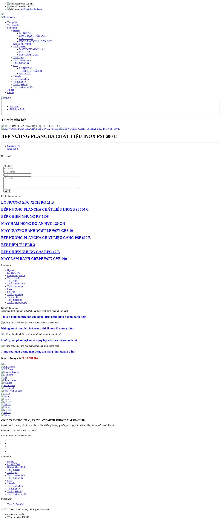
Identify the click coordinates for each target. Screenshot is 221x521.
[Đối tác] (6, 399)
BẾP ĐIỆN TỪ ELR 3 (18, 245)
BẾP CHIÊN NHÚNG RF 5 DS (25, 216)
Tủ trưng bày (19, 81)
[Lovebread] (7, 388)
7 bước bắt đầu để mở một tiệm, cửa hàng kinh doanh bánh (38, 351)
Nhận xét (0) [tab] (13, 149)
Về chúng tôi (13, 25)
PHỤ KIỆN (25, 52)
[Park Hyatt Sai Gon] (11, 391)
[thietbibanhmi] (9, 17)
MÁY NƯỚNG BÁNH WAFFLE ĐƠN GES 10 (37, 231)
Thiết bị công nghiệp (23, 87)
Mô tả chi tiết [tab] (13, 146)
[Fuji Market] (8, 366)
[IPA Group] (7, 369)
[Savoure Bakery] (10, 372)
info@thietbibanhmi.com (30, 9)
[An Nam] (6, 382)
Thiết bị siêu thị (20, 84)
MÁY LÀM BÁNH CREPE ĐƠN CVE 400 (34, 259)
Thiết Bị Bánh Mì (15, 504)
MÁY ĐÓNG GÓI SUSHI (32, 49)
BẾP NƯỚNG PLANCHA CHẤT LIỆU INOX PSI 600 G (45, 209)
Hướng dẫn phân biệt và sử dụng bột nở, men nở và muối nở (39, 340)
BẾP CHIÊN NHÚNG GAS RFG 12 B (30, 252)
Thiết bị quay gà (21, 63)
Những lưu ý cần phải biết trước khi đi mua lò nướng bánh (37, 328)
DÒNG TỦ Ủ (26, 38)
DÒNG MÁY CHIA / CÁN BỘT (35, 41)
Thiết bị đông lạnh (22, 60)
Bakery (16, 30)
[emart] (5, 396)
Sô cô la (17, 76)
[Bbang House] (9, 380)
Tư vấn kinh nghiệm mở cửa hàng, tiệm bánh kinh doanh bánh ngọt (43, 316)
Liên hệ (10, 92)
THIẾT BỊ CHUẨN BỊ (30, 71)
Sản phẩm (12, 27)
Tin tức (10, 90)
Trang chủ (12, 22)
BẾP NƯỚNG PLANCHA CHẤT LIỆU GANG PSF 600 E (46, 238)
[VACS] (5, 393)
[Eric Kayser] (8, 385)
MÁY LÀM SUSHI (28, 54)
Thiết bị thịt (18, 57)
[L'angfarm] (7, 374)
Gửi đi (7, 191)
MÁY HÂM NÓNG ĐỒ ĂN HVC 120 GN (33, 223)
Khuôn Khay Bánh (22, 44)
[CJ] (3, 364)
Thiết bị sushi (19, 46)
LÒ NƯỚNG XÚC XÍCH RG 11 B (27, 202)
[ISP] (4, 377)
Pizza (15, 65)
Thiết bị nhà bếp (21, 79)
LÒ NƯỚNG (25, 33)
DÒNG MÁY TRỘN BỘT (32, 36)
